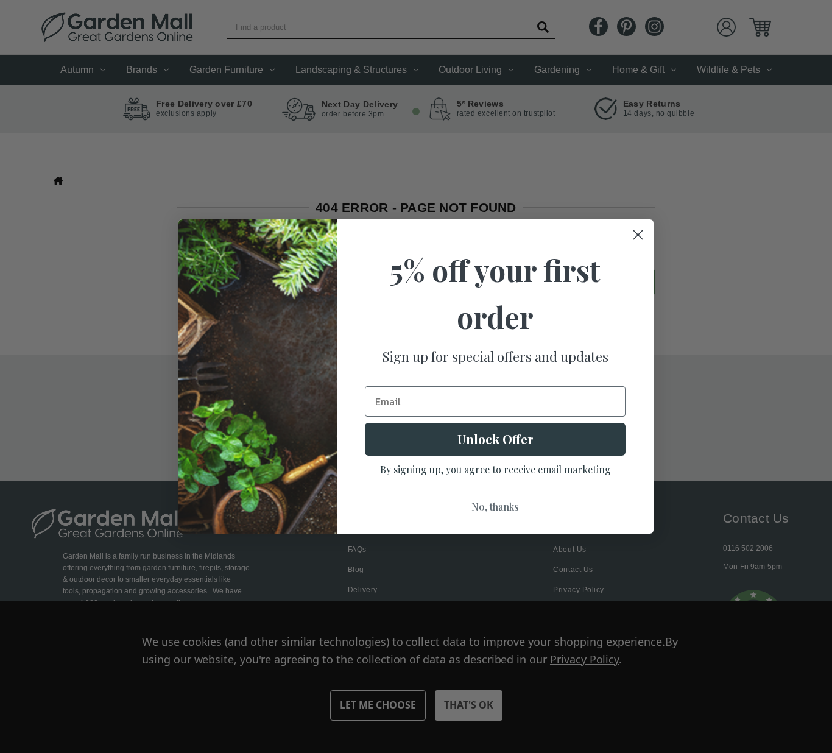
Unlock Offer (495, 439)
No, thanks (495, 506)
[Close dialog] (638, 235)
